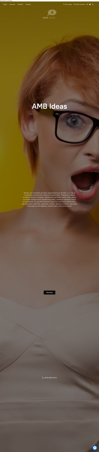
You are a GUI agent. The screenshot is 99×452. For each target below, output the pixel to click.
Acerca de (12, 4)
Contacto (28, 4)
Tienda (5, 4)
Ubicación (20, 4)
